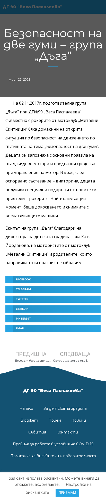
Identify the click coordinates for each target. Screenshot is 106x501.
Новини (78, 420)
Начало (26, 408)
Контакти (67, 432)
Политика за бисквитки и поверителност (53, 456)
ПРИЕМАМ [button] (67, 492)
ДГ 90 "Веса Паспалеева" (53, 390)
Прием (54, 420)
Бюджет (29, 420)
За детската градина (65, 408)
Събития (37, 432)
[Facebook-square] (53, 471)
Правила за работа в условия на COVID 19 (53, 444)
